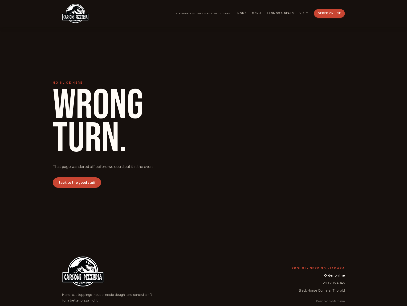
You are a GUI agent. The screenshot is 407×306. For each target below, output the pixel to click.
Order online (329, 13)
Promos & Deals (280, 13)
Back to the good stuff (76, 182)
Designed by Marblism (330, 301)
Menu (256, 13)
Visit (304, 13)
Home (242, 13)
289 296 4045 (334, 283)
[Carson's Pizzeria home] (75, 13)
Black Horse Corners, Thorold (322, 290)
